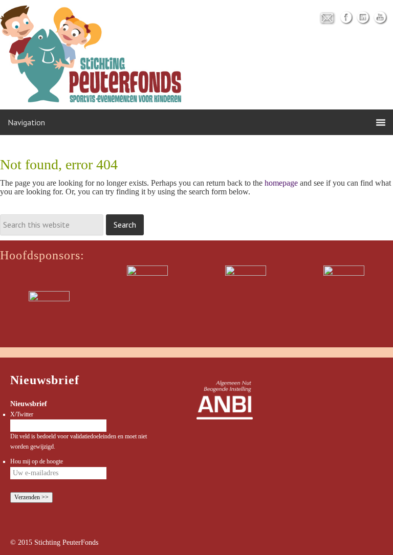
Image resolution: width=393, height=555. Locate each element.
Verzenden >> (31, 497)
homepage (281, 183)
